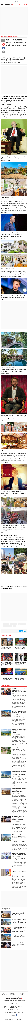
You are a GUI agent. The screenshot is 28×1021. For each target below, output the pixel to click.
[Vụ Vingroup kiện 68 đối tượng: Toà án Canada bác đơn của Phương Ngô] (6, 819)
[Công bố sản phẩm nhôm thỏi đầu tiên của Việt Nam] (6, 855)
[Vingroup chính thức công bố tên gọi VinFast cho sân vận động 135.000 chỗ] (6, 791)
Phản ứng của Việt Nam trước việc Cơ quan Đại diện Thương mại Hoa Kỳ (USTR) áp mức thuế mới (19, 871)
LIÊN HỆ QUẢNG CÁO (9, 1019)
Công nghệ (22, 994)
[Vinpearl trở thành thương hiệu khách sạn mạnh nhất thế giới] (6, 732)
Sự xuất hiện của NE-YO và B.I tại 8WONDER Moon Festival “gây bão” (7, 678)
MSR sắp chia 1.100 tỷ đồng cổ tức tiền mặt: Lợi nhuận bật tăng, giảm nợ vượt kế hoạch (19, 712)
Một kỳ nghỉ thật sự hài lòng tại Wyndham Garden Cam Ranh (21, 678)
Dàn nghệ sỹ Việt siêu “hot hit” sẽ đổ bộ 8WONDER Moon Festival (20, 663)
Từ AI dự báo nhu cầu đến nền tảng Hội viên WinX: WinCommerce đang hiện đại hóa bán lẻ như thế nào (19, 690)
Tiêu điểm (3, 993)
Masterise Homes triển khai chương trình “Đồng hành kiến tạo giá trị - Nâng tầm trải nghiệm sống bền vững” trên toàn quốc (19, 749)
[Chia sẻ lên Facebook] (3, 48)
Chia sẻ (21, 631)
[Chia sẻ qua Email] (3, 52)
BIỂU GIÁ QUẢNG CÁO (18, 1019)
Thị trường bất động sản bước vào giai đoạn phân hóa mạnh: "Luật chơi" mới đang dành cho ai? (19, 836)
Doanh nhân (13, 994)
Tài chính (12, 993)
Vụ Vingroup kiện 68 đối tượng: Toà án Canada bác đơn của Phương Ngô (19, 818)
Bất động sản (22, 993)
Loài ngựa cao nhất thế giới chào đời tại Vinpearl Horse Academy (6, 649)
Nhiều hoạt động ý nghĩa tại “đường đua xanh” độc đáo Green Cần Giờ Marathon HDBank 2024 (20, 649)
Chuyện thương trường (4, 994)
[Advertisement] (14, 21)
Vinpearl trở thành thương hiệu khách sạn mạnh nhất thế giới (19, 731)
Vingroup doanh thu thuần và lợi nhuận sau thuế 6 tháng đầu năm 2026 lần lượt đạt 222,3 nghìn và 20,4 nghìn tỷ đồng (19, 773)
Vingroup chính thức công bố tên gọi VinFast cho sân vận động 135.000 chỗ (19, 790)
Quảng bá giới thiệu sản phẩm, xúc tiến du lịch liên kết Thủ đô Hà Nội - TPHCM (7, 663)
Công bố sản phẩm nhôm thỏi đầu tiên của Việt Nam (19, 853)
